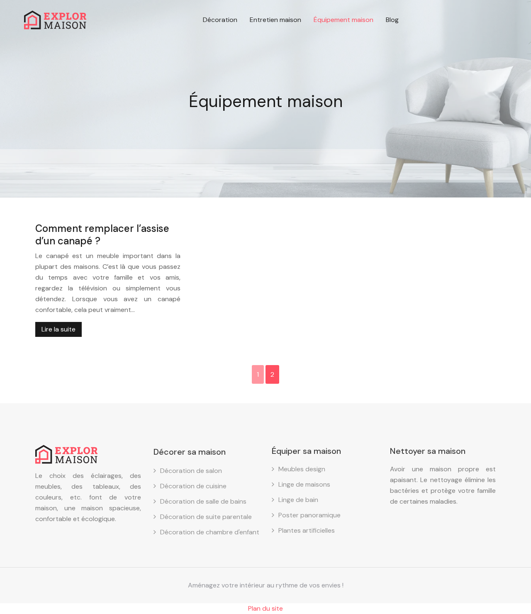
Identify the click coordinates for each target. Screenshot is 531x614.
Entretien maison (275, 19)
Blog (392, 19)
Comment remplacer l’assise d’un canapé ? (102, 234)
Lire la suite (58, 329)
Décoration (220, 19)
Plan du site (265, 608)
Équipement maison (343, 19)
